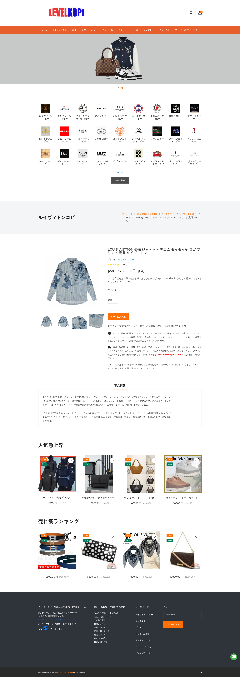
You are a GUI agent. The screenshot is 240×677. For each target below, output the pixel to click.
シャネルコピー (142, 621)
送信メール (174, 624)
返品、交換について (102, 616)
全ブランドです (59, 30)
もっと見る (120, 180)
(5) (126, 264)
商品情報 (120, 385)
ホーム (44, 30)
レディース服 (163, 30)
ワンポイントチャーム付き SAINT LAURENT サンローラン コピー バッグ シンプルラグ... (141, 498)
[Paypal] (40, 629)
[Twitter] (50, 629)
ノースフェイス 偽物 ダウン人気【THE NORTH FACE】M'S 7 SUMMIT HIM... (57, 497)
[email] (233, 656)
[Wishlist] (71, 460)
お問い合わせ (100, 623)
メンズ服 (148, 30)
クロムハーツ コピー (145, 647)
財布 (84, 30)
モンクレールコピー (144, 640)
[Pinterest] (55, 629)
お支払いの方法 (101, 638)
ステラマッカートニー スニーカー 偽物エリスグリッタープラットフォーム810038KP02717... (183, 498)
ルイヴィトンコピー (125, 259)
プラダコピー (141, 627)
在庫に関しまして (101, 631)
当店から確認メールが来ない (106, 613)
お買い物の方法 (101, 641)
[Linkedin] (60, 629)
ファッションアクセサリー (187, 30)
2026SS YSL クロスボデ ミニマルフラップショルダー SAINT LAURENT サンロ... (99, 498)
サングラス (108, 30)
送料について (100, 627)
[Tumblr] (45, 628)
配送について (100, 634)
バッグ (94, 30)
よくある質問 (100, 620)
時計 (74, 30)
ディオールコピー (143, 634)
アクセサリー (124, 30)
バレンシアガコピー (144, 653)
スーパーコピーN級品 (65, 672)
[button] (118, 88)
